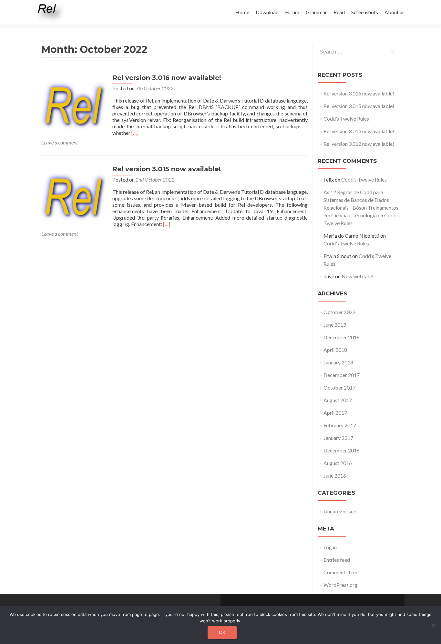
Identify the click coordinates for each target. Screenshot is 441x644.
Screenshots (364, 12)
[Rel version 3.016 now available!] (73, 106)
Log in (330, 547)
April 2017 (335, 413)
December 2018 (341, 337)
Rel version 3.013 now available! (358, 131)
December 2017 (341, 375)
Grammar (316, 12)
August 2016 (337, 463)
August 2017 (337, 400)
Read (339, 12)
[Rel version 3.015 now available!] (73, 197)
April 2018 (335, 350)
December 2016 (341, 450)
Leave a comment (59, 142)
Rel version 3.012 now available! (358, 144)
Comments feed (341, 572)
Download (267, 12)
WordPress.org (340, 585)
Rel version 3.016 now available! (166, 78)
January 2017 (338, 438)
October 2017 (339, 387)
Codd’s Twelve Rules (346, 118)
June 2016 (334, 475)
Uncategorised (339, 511)
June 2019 (334, 325)
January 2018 (338, 362)
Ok (222, 632)
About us (395, 12)
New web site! (358, 276)
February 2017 (339, 425)
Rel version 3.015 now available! (166, 169)
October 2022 (339, 312)
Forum (292, 12)
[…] (134, 133)
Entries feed (336, 560)
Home (242, 12)
